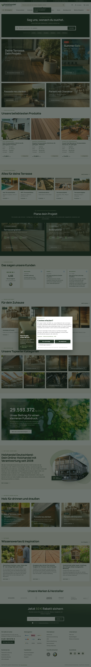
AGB (55, 336)
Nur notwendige (46, 341)
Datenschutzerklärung (48, 336)
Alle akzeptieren (62, 341)
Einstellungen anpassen (45, 344)
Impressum (39, 336)
